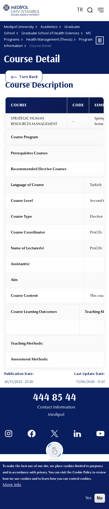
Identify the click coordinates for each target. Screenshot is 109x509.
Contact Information (56, 407)
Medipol (56, 415)
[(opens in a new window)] (8, 433)
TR (80, 10)
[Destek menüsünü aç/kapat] (54, 450)
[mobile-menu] (100, 10)
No (100, 498)
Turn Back (28, 76)
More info (12, 485)
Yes (88, 498)
